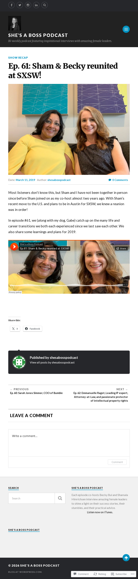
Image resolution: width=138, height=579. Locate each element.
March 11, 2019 (25, 179)
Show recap (18, 57)
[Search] (44, 5)
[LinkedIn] (36, 5)
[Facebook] (11, 5)
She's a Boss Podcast (38, 35)
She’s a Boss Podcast (24, 529)
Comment (117, 462)
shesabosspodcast (59, 179)
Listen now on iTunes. (100, 512)
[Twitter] (20, 5)
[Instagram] (28, 5)
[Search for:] (36, 498)
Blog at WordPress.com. (25, 572)
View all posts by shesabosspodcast (52, 362)
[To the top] (126, 557)
